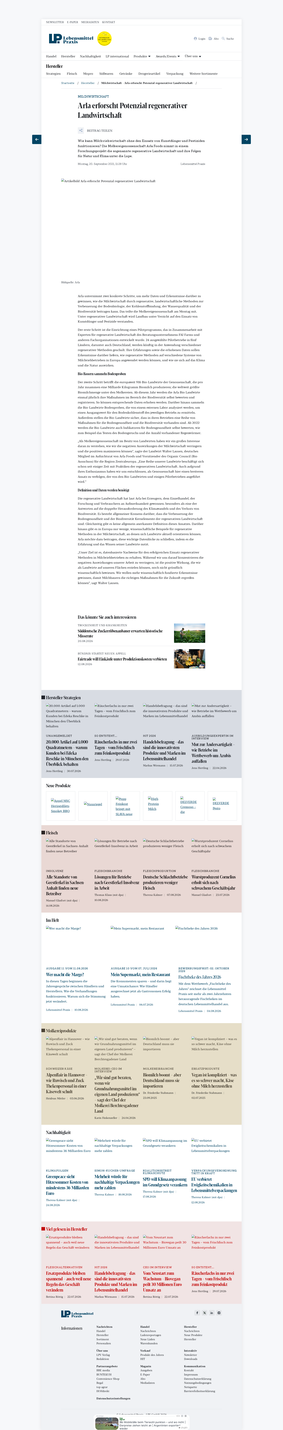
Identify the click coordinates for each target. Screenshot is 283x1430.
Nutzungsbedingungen (197, 1382)
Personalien (103, 1343)
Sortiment (102, 1339)
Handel (51, 56)
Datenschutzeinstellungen (113, 1398)
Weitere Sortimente (204, 73)
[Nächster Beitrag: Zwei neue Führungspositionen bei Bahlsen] (246, 139)
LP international (117, 56)
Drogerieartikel (149, 73)
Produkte (140, 56)
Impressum (191, 1374)
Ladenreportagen (150, 1335)
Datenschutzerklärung (197, 1378)
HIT (142, 1359)
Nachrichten (148, 1331)
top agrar (102, 1387)
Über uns (191, 56)
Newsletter (55, 22)
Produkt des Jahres (152, 1355)
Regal (99, 1382)
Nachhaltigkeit (90, 56)
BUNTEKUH (103, 1374)
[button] (95, 130)
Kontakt (108, 22)
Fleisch (72, 73)
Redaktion (102, 1359)
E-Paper (72, 22)
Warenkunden (149, 1343)
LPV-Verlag (103, 1355)
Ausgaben (146, 1370)
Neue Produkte (193, 1335)
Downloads (190, 1359)
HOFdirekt (102, 1391)
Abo (142, 1378)
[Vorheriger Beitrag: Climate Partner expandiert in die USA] (36, 139)
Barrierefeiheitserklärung (199, 1391)
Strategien (53, 73)
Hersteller (68, 56)
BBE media (103, 1370)
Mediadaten (90, 22)
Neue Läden (147, 1339)
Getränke (125, 73)
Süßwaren (106, 73)
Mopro (88, 73)
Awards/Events (166, 56)
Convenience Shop (107, 1378)
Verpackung (174, 73)
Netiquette (190, 1387)
